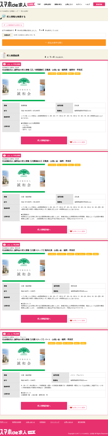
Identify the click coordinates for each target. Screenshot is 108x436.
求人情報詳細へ (44, 140)
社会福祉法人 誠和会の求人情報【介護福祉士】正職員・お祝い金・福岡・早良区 (36, 161)
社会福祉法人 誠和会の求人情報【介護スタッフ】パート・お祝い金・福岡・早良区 (37, 339)
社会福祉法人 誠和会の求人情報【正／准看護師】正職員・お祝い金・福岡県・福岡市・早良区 (42, 69)
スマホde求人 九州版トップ (9, 11)
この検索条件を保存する (14, 25)
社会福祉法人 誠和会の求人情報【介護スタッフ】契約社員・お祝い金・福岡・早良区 (38, 250)
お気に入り (79, 142)
